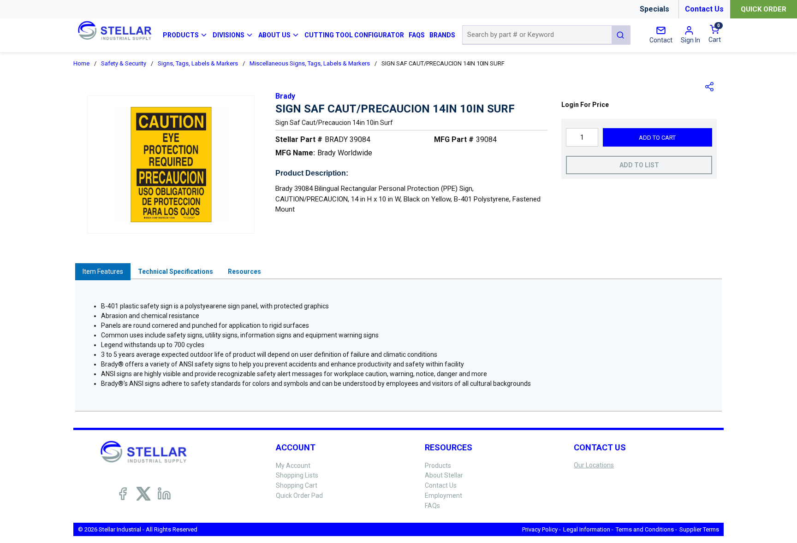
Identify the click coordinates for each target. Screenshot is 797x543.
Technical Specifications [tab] (175, 271)
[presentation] (103, 271)
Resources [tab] (244, 271)
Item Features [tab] (103, 271)
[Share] (709, 86)
